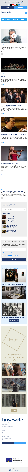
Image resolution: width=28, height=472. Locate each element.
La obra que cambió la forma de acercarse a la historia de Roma (11, 226)
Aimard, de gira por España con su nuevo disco (13, 134)
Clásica (2, 44)
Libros (3, 428)
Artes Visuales (5, 424)
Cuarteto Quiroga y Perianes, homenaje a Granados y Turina (11, 106)
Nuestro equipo (5, 439)
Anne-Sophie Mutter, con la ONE (9, 163)
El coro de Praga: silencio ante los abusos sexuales (10, 217)
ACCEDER (20, 7)
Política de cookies (6, 436)
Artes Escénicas (5, 433)
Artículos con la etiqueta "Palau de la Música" (13, 19)
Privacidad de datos (6, 438)
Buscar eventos (6, 213)
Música (3, 430)
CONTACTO (7, 7)
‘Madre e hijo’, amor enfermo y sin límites (11, 231)
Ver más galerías (14, 320)
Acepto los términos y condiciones (12, 255)
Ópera (2, 189)
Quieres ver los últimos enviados (11, 252)
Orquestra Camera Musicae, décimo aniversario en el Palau (14, 75)
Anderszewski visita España (8, 46)
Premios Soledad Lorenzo (7, 426)
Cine (3, 432)
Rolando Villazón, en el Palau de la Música (12, 191)
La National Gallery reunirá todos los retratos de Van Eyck (11, 221)
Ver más (14, 410)
